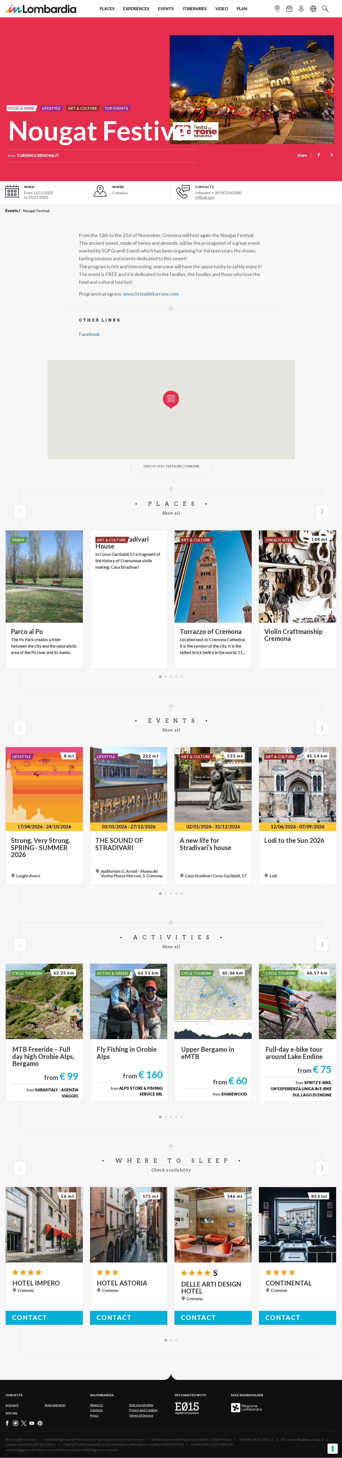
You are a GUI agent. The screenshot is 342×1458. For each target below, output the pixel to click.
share (302, 156)
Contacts (96, 1410)
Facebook (89, 334)
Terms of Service (141, 1415)
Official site (204, 197)
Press (94, 1415)
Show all (171, 513)
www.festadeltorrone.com (151, 294)
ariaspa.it (12, 1405)
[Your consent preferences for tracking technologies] (333, 1449)
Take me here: (171, 466)
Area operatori (55, 1405)
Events (11, 210)
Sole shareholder (141, 1405)
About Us (96, 1405)
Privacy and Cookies (143, 1410)
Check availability (171, 1170)
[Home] (40, 8)
